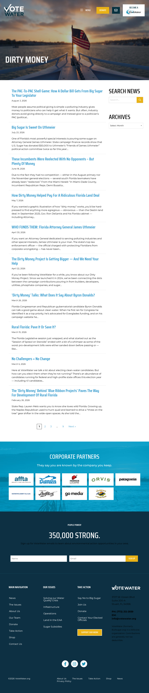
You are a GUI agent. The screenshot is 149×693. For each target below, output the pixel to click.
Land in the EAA (52, 620)
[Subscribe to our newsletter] (116, 10)
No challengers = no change (31, 359)
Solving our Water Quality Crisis (53, 599)
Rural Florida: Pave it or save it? (34, 327)
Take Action (16, 630)
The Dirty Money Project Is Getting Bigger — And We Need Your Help (55, 261)
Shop (12, 637)
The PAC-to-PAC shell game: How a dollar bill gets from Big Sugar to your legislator (57, 93)
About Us (14, 611)
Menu (88, 10)
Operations (49, 613)
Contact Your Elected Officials (90, 618)
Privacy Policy (64, 681)
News (12, 598)
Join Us (82, 604)
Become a (133, 7)
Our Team (14, 617)
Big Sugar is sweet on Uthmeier (33, 127)
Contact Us (15, 644)
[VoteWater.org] (14, 10)
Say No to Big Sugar (89, 598)
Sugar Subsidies (52, 626)
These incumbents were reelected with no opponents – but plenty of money (53, 161)
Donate (102, 10)
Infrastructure (51, 607)
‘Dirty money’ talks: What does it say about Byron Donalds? (53, 295)
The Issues (15, 604)
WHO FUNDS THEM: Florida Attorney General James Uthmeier (53, 227)
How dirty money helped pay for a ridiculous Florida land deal (55, 195)
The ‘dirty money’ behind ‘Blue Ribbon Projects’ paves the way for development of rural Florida (55, 393)
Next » (72, 426)
